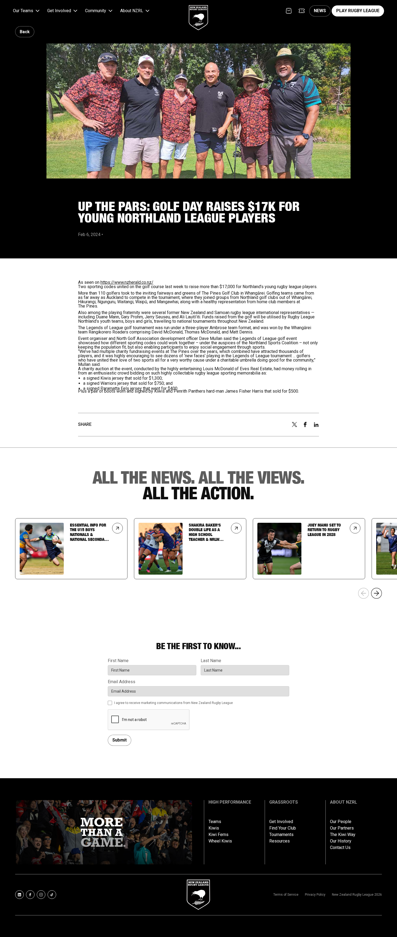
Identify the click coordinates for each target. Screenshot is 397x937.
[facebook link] (30, 894)
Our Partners (342, 828)
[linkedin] (316, 425)
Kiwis (213, 828)
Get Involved (281, 822)
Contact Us (340, 847)
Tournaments (281, 834)
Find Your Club (282, 828)
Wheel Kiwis (220, 841)
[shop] (288, 10)
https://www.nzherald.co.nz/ (126, 282)
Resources (279, 841)
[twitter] (294, 424)
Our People (340, 822)
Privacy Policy (315, 894)
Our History (340, 841)
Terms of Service (285, 894)
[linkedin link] (19, 894)
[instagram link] (41, 894)
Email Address (121, 682)
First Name (118, 661)
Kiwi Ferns (218, 834)
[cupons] (301, 10)
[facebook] (305, 424)
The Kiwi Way (342, 834)
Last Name (211, 661)
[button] (27, 11)
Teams (214, 822)
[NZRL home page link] (198, 13)
